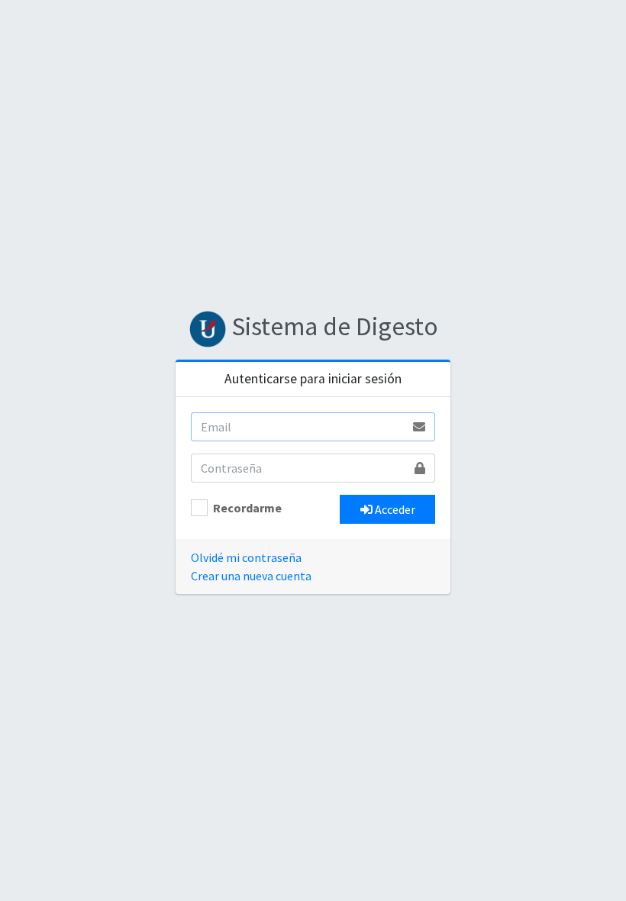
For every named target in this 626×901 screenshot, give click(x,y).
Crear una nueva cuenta (251, 575)
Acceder (394, 509)
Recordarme (247, 507)
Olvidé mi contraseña (246, 557)
